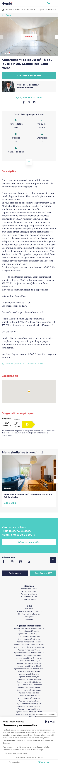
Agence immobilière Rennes (29, 709)
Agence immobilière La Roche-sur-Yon (29, 669)
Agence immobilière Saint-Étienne (29, 714)
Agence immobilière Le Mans (29, 671)
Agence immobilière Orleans (29, 698)
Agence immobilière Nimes (29, 695)
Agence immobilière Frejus (29, 661)
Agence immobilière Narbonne (29, 690)
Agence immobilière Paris (29, 701)
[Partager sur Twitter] (29, 102)
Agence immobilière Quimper (29, 706)
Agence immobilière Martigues (29, 682)
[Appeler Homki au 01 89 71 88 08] (48, 3)
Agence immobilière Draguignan (29, 658)
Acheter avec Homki (29, 594)
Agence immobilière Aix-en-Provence (29, 628)
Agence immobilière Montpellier (29, 685)
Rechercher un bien (29, 597)
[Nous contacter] (34, 102)
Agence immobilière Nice (29, 693)
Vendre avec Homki (29, 589)
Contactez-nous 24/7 (43, 573)
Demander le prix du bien (29, 76)
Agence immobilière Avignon (29, 634)
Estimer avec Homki (29, 591)
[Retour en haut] (53, 560)
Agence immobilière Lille (29, 674)
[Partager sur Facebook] (23, 102)
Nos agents (29, 616)
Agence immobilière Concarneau (29, 655)
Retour (8, 15)
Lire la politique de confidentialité (15, 753)
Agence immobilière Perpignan (29, 703)
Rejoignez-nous (15, 573)
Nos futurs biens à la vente (29, 614)
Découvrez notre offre (29, 542)
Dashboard (29, 619)
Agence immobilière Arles (29, 631)
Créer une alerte (29, 599)
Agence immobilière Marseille (29, 679)
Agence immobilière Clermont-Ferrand (29, 652)
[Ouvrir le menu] (54, 3)
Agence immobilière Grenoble (29, 663)
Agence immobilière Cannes (29, 650)
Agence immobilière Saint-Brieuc (29, 712)
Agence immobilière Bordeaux (29, 642)
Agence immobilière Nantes (29, 687)
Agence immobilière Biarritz (29, 639)
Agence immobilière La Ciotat (29, 666)
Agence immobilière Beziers (29, 636)
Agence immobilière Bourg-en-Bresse (29, 644)
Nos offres (29, 608)
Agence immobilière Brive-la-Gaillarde (29, 647)
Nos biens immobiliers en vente (29, 611)
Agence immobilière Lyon (29, 677)
